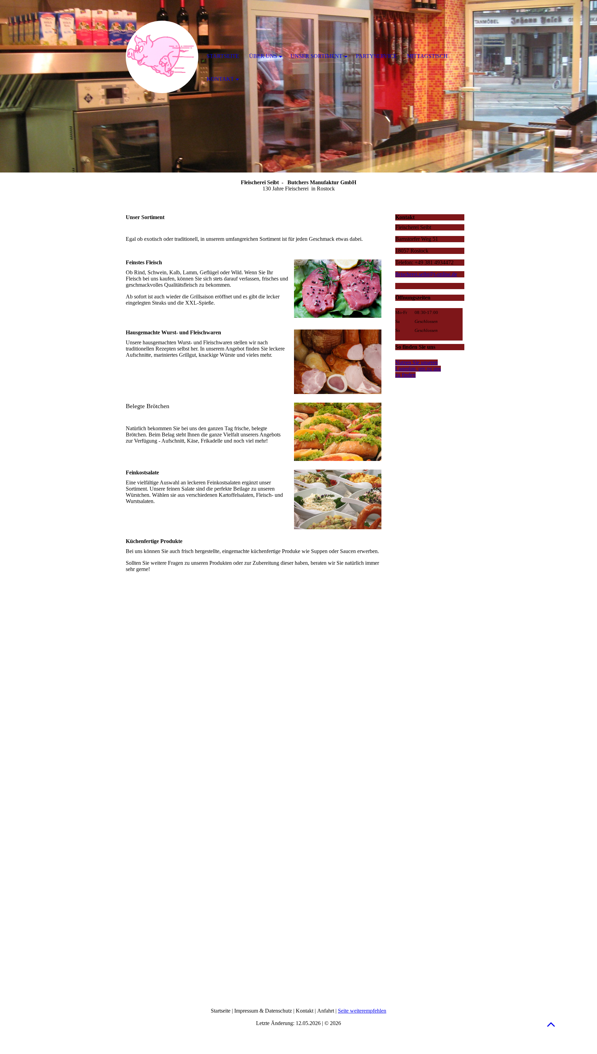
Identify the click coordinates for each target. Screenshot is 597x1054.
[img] (162, 57)
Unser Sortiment (316, 56)
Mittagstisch (427, 56)
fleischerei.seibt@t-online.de (426, 274)
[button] (551, 1024)
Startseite (223, 56)
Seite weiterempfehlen (362, 1011)
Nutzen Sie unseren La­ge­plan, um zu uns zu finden (418, 368)
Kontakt (220, 79)
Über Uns (263, 56)
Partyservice (376, 56)
